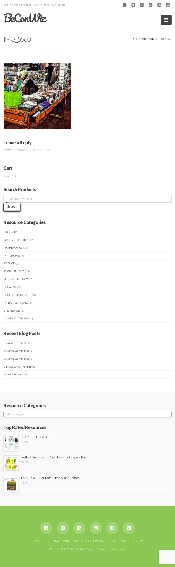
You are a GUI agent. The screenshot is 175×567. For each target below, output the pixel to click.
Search (12, 206)
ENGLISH (9, 232)
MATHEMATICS (13, 247)
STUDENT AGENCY (15, 279)
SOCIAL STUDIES (13, 271)
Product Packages (95, 540)
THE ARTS (9, 287)
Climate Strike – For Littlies (19, 366)
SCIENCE (9, 263)
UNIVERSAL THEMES (16, 318)
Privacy (37, 540)
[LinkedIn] (142, 5)
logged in (23, 149)
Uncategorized (11, 310)
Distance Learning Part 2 (17, 350)
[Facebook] (124, 5)
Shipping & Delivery (128, 540)
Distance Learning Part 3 (17, 343)
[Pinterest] (168, 5)
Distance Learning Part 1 (17, 358)
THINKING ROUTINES (16, 295)
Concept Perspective (15, 374)
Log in (7, 4)
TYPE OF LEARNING (15, 302)
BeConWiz (24, 18)
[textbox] (87, 414)
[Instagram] (159, 5)
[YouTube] (150, 5)
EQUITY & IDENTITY (15, 240)
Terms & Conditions (62, 540)
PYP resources (11, 255)
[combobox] (87, 414)
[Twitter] (133, 5)
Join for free (41, 4)
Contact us (58, 4)
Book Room (147, 39)
